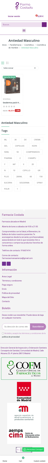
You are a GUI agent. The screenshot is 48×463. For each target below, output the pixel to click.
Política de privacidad (11, 293)
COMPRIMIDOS (33, 152)
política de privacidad (11, 337)
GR (39, 170)
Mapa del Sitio (8, 297)
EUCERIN (8, 182)
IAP (14, 164)
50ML (6, 152)
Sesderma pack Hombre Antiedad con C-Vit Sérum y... (12, 102)
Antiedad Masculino (14, 123)
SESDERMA (24, 182)
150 (41, 176)
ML (5, 139)
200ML (19, 176)
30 (15, 139)
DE (25, 139)
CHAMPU (32, 158)
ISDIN (34, 145)
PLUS (6, 176)
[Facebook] (4, 264)
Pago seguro (7, 285)
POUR (6, 189)
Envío (4, 289)
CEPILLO (26, 170)
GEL (6, 145)
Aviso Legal (7, 276)
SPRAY (40, 182)
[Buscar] (44, 24)
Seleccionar (20, 68)
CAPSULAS (19, 145)
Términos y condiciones (12, 281)
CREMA (37, 139)
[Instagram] (9, 264)
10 (14, 170)
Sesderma (7, 99)
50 (18, 152)
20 (33, 164)
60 (31, 176)
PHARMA (8, 158)
